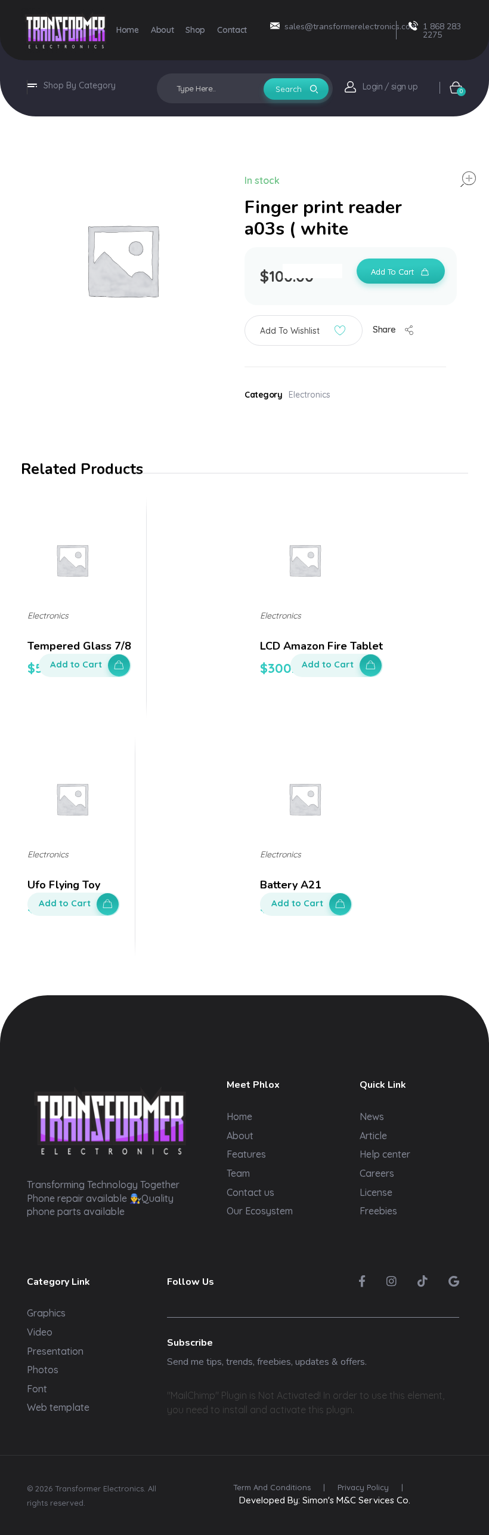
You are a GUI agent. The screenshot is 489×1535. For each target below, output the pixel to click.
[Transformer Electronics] (65, 30)
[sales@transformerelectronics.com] (275, 25)
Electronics (309, 394)
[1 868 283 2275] (413, 25)
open (468, 179)
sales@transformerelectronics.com (350, 26)
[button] (303, 330)
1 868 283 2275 (442, 31)
